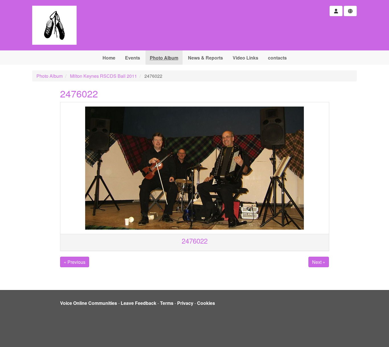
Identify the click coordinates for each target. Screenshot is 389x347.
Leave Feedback (138, 303)
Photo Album (164, 57)
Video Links (245, 57)
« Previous (74, 262)
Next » (318, 262)
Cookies (206, 303)
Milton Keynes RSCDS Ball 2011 (103, 76)
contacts (277, 57)
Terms (166, 303)
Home (109, 57)
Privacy (185, 303)
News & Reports (205, 57)
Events (132, 57)
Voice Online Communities (88, 303)
